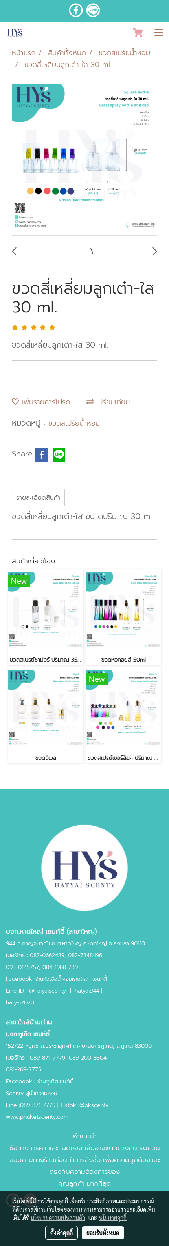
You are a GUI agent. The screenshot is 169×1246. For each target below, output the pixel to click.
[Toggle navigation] (158, 33)
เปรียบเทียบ (112, 401)
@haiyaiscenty (47, 991)
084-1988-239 (60, 967)
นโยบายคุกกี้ (113, 1217)
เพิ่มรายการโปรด (44, 401)
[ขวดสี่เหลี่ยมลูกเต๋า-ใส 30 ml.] (84, 157)
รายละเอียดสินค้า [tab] (38, 497)
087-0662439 (47, 955)
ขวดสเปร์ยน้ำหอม (74, 423)
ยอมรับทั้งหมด (102, 1232)
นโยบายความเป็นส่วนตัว (58, 1217)
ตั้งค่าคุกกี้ (61, 1232)
